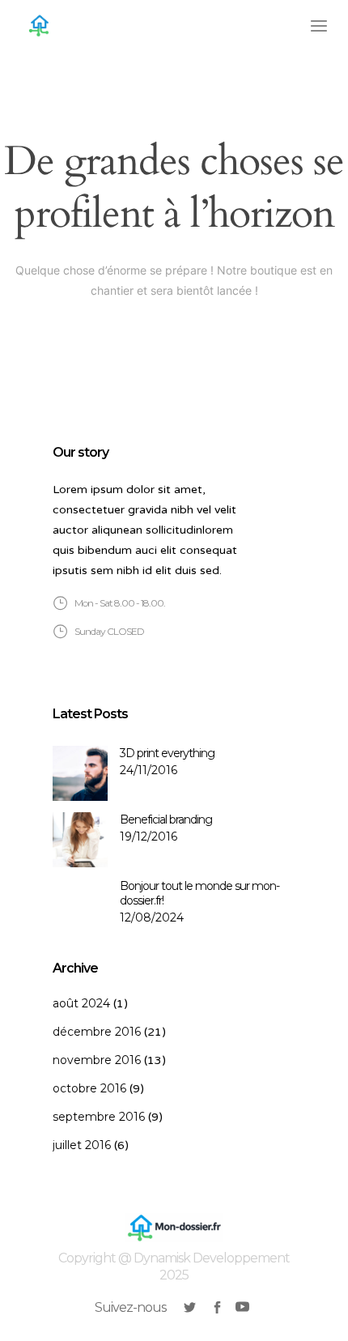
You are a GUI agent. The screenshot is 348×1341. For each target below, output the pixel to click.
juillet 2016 (82, 1145)
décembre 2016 (97, 1031)
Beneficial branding (166, 819)
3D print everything (167, 753)
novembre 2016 (97, 1060)
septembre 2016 (99, 1116)
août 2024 (81, 1003)
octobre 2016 (89, 1088)
